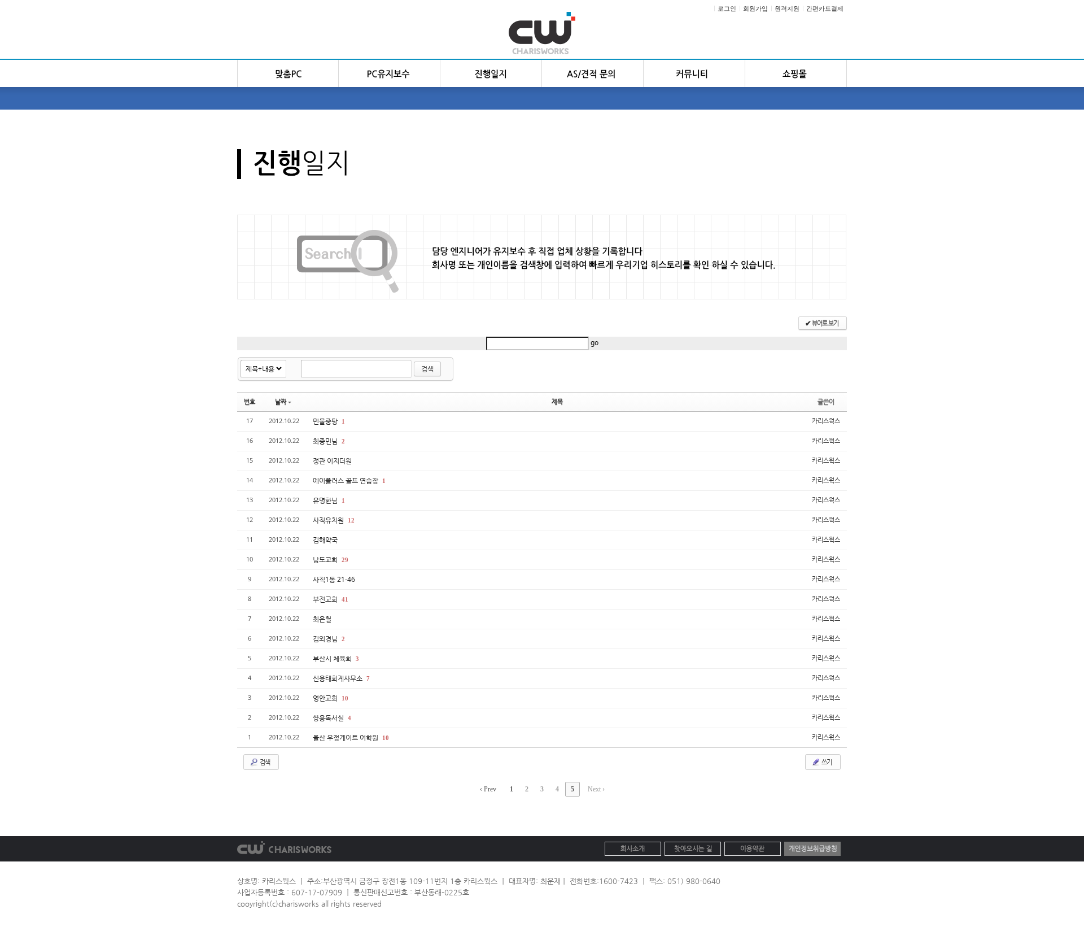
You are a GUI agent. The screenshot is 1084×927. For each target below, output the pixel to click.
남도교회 (326, 559)
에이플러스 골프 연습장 (346, 480)
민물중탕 (326, 421)
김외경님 (326, 638)
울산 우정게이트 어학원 (346, 737)
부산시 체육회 (333, 658)
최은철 (322, 619)
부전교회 (326, 599)
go (594, 342)
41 (345, 599)
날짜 (280, 401)
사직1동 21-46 (334, 579)
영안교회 (326, 698)
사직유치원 (329, 520)
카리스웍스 (826, 420)
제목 (557, 401)
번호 (249, 401)
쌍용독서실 (329, 718)
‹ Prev (488, 789)
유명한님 (326, 500)
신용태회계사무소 (338, 678)
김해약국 (325, 540)
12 (351, 520)
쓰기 (826, 762)
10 (345, 698)
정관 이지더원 (332, 460)
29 (345, 559)
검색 (427, 368)
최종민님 (326, 441)
